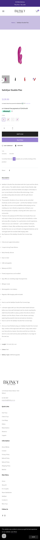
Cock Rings (5, 420)
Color (3, 115)
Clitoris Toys (5, 417)
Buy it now (20, 140)
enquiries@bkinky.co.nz (8, 400)
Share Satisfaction (7, 492)
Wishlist (4, 470)
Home (13, 23)
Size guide (20, 145)
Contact (4, 451)
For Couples (5, 489)
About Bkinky (5, 447)
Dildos (3, 424)
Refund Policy (5, 458)
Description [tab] (5, 178)
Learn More (14, 532)
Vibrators (4, 432)
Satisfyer (4, 496)
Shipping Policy (6, 466)
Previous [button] (2, 80)
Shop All (4, 485)
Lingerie (4, 435)
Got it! (33, 537)
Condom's (5, 500)
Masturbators (5, 428)
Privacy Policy (5, 454)
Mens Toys (5, 504)
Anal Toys (4, 413)
